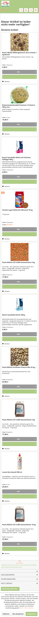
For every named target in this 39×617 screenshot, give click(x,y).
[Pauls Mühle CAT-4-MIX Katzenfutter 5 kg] (19, 252)
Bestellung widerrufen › (10, 589)
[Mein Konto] (26, 10)
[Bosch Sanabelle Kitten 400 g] (19, 304)
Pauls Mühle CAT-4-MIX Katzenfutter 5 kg (18, 262)
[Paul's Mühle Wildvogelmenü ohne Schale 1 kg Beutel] (19, 42)
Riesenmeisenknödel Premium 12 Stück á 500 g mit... (18, 106)
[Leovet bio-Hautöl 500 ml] (19, 462)
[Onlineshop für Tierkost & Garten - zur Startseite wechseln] (5, 4)
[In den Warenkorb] (19, 77)
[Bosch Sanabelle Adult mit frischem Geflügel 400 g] (19, 147)
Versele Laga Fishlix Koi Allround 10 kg (17, 210)
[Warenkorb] (36, 10)
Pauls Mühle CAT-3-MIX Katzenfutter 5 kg (18, 420)
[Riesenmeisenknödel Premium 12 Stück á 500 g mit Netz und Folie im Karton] (19, 95)
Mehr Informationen (27, 608)
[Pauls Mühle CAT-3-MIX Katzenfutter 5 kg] (19, 409)
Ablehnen (6, 614)
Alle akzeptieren (18, 614)
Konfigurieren (31, 614)
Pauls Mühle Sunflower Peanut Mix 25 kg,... (19, 367)
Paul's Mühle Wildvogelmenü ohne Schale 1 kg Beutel (19, 54)
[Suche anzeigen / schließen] (21, 10)
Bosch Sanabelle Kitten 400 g (13, 315)
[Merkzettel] (31, 10)
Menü (7, 10)
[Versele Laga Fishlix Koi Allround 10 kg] (19, 199)
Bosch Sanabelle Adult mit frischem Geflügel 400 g (16, 158)
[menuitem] (5, 10)
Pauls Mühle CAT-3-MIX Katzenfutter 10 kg (19, 525)
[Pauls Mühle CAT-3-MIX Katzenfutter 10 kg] (19, 514)
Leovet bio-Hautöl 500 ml (12, 472)
